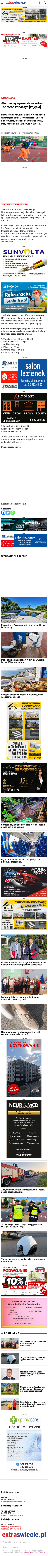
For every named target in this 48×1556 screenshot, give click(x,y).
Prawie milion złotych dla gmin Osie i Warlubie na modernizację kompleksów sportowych (23, 963)
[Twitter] (8, 513)
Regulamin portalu (10, 1547)
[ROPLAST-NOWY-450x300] (24, 408)
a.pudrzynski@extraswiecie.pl (13, 1502)
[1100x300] (24, 524)
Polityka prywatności (21, 1542)
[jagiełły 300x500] (24, 1068)
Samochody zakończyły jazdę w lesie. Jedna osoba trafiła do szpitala (23, 826)
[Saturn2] (24, 374)
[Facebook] (3, 513)
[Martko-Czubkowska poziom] (24, 1313)
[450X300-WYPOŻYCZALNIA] (24, 881)
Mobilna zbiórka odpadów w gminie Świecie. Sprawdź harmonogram (23, 661)
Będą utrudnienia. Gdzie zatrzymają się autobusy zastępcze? (20, 860)
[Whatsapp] (12, 513)
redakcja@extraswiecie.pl (11, 1527)
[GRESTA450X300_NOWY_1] (24, 914)
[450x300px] (24, 297)
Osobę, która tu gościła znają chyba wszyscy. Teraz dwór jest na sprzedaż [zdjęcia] (32, 1389)
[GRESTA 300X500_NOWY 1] (24, 731)
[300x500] (24, 1129)
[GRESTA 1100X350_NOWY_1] (24, 15)
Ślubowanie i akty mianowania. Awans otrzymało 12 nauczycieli (20, 998)
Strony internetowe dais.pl (34, 1553)
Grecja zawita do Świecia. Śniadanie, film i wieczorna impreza (22, 695)
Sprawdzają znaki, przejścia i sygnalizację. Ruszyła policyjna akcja (22, 1225)
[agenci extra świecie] (24, 778)
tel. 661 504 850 (7, 1499)
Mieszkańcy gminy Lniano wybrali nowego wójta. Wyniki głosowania (32, 1374)
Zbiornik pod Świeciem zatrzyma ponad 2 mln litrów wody (23, 626)
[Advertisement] (24, 75)
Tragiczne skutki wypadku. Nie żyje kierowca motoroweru (23, 1260)
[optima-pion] (24, 1444)
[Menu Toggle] (2, 3)
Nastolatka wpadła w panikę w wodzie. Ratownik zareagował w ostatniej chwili (33, 1404)
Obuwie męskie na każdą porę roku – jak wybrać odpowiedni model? (20, 1033)
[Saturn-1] (24, 540)
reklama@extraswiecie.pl (11, 1529)
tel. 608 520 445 (7, 1513)
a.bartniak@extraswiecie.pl (12, 1515)
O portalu (7, 1542)
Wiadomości (8, 98)
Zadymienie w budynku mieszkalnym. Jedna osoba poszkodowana (23, 1190)
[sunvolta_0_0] (24, 263)
